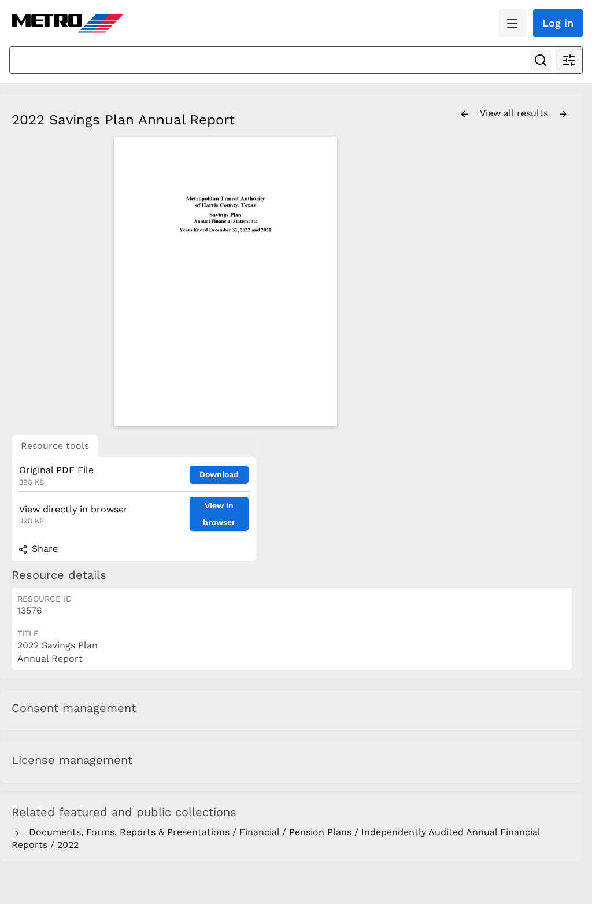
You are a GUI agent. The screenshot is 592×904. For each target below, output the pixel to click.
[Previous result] (464, 114)
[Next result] (563, 114)
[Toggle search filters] (569, 60)
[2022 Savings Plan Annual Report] (225, 281)
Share (43, 548)
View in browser (219, 514)
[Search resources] (540, 60)
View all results (515, 113)
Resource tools (55, 445)
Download (219, 474)
